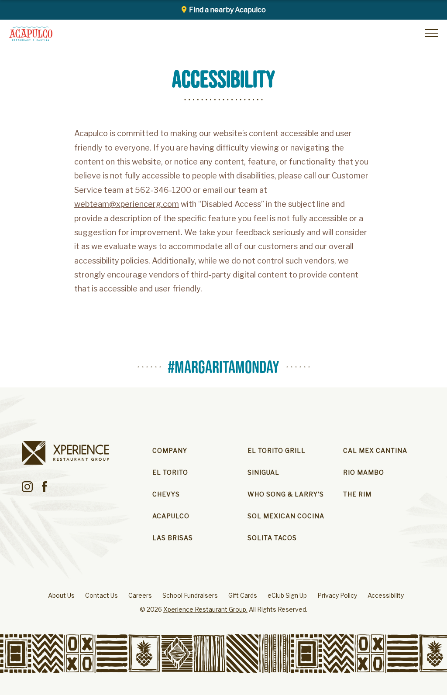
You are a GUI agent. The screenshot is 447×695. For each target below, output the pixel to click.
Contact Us (101, 595)
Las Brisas (172, 537)
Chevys (166, 494)
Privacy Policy (337, 595)
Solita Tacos (272, 537)
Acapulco (170, 516)
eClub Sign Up (287, 595)
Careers (140, 595)
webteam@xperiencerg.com (126, 204)
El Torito (170, 472)
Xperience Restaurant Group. (205, 609)
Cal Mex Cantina (375, 450)
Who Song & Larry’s (286, 494)
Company (169, 450)
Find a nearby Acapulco (227, 10)
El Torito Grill (277, 450)
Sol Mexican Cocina (286, 516)
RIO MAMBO (363, 472)
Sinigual (263, 472)
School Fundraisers (190, 595)
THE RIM (357, 494)
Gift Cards (242, 595)
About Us (61, 595)
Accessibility (386, 595)
